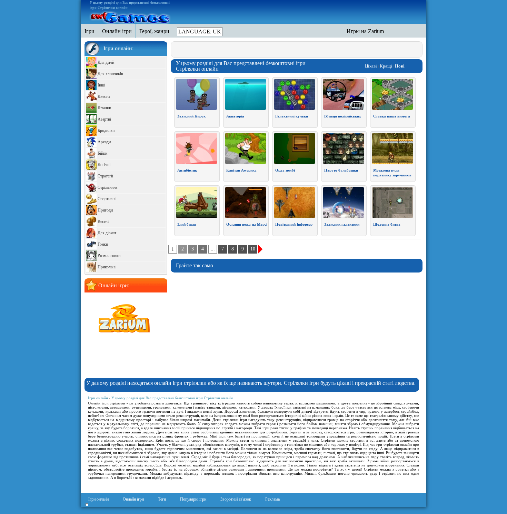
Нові (400, 66)
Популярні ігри (193, 499)
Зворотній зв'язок (235, 499)
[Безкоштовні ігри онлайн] (130, 16)
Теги (162, 499)
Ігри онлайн (98, 499)
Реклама (272, 499)
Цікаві (371, 66)
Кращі (386, 66)
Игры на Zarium (365, 31)
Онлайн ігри (133, 499)
